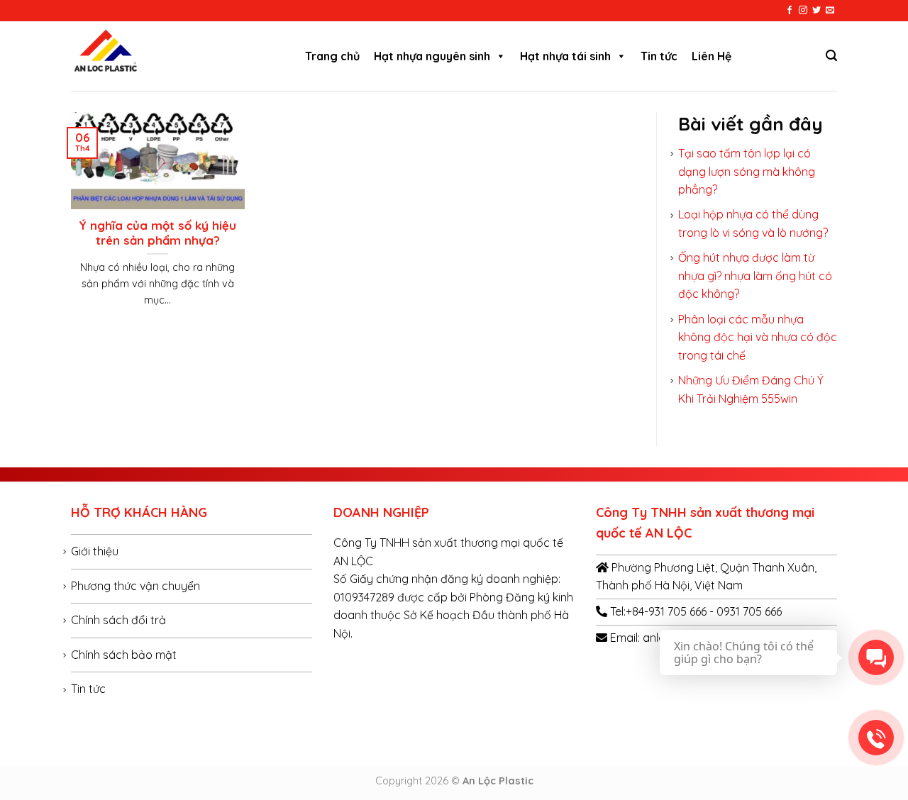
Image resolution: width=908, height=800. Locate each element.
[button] (500, 56)
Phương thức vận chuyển (135, 586)
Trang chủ (332, 56)
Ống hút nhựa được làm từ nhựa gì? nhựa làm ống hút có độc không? (755, 275)
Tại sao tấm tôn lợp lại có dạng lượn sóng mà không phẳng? (746, 171)
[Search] (831, 56)
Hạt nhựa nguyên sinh (432, 56)
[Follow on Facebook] (789, 11)
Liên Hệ (711, 56)
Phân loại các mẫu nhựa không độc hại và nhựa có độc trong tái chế (757, 337)
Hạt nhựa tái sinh (565, 56)
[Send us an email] (830, 11)
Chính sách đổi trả (118, 620)
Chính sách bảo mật (124, 655)
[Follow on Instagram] (803, 11)
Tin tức (659, 56)
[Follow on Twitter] (816, 11)
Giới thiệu (94, 551)
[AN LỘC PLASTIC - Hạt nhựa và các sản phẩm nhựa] (174, 56)
